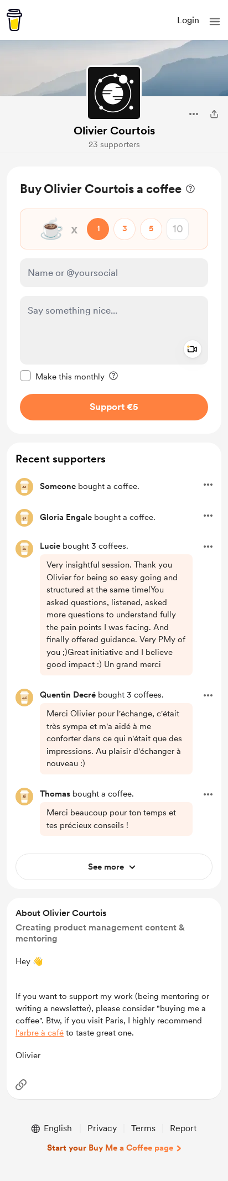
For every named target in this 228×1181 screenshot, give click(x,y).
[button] (214, 21)
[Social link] (21, 1084)
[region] (114, 300)
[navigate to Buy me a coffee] (14, 20)
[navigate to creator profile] (114, 93)
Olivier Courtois (114, 130)
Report (183, 1128)
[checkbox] (62, 376)
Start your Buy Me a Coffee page (110, 1148)
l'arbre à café (39, 1033)
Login (188, 20)
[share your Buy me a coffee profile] (214, 114)
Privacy (102, 1128)
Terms (143, 1128)
